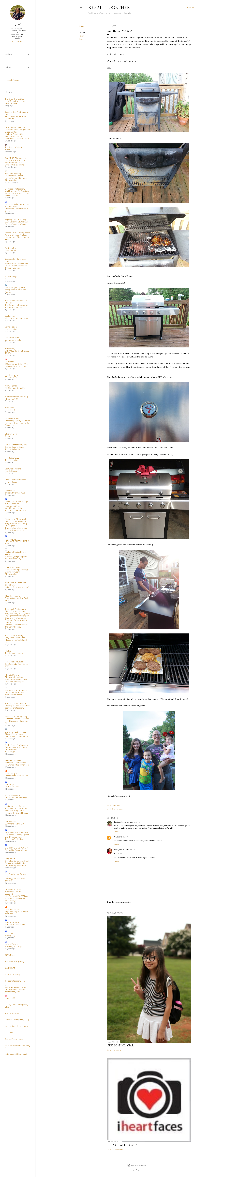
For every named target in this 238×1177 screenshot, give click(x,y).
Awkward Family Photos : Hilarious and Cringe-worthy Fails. (17, 237)
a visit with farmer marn (15, 493)
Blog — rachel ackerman (15, 480)
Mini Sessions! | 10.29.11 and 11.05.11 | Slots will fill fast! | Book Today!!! (17, 898)
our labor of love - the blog (16, 397)
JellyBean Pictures (13, 760)
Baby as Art (10, 859)
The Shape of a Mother (15, 147)
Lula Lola (9, 933)
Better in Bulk (11, 248)
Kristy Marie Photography (16, 690)
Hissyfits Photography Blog (17, 1020)
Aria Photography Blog (15, 287)
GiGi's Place (10, 955)
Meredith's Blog (12, 922)
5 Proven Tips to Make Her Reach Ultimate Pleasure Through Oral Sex (16, 265)
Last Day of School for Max (16, 776)
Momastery (10, 349)
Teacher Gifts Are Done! (15, 839)
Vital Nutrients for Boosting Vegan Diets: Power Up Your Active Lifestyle (17, 193)
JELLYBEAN (10, 968)
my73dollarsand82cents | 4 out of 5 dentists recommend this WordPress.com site (16, 504)
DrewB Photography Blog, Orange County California (16, 446)
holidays (82, 39)
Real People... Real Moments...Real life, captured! (13, 891)
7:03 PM (137, 822)
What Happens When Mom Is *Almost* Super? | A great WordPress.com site (17, 834)
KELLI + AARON (12, 399)
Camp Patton (11, 327)
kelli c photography (13, 173)
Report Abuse (12, 80)
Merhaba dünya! (12, 250)
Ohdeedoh (9, 362)
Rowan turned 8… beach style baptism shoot (15, 693)
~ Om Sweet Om (12, 795)
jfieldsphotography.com (15, 981)
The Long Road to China (15, 703)
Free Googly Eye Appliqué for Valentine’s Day (16, 557)
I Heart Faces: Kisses (122, 1145)
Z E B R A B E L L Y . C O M (17, 848)
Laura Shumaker (12, 418)
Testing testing (11, 460)
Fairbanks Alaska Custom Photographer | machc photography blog (16, 989)
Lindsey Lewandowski (123, 822)
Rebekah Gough (12, 338)
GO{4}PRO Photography (15, 158)
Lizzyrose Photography (15, 189)
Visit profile (17, 42)
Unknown (118, 837)
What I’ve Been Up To (14, 682)
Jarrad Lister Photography (16, 716)
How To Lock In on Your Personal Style (15, 102)
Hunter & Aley (11, 482)
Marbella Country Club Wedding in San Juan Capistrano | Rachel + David (17, 136)
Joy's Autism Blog (12, 974)
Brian (81, 36)
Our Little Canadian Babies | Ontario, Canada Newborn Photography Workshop (17, 863)
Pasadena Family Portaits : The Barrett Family (16, 626)
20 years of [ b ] (11, 377)
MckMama (9, 408)
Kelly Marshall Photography (17, 1054)
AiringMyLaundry (121, 849)
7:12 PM (132, 849)
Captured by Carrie (13, 469)
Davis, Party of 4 (12, 773)
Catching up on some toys (16, 736)
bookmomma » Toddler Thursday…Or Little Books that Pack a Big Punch (16, 808)
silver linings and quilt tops (16, 318)
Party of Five (10, 822)
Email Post (116, 805)
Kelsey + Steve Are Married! (17, 587)
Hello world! (10, 410)
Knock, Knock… (11, 471)
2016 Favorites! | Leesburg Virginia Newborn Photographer (16, 572)
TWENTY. (9, 149)
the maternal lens (12, 909)
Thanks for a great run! (14, 653)
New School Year (120, 1045)
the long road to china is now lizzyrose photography (17, 707)
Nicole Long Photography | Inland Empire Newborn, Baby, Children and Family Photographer (17, 522)
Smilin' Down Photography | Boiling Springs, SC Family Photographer (17, 747)
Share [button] (81, 26)
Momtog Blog (11, 386)
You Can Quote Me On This (16, 510)
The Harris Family (12, 449)
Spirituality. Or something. (16, 850)
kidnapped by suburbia (14, 662)
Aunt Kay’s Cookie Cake (15, 925)
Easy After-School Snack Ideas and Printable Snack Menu (16, 640)
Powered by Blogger (138, 1165)
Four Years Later (12, 787)
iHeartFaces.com (12, 596)
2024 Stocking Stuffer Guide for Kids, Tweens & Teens (17, 223)
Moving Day (10, 935)
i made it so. (10, 491)
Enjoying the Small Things (16, 220)
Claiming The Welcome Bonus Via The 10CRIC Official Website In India (15, 162)
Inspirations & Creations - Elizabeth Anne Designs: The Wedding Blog (17, 129)
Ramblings (9, 784)
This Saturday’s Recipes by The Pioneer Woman (16, 306)
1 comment (117, 1050)
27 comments (118, 1149)
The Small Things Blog (14, 99)
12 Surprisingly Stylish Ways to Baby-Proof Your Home (16, 365)
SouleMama (10, 316)
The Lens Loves (12, 1013)
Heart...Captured (12, 458)
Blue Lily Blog (11, 434)
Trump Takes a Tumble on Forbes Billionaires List (16, 529)
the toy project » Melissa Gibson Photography (15, 733)
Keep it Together (109, 7)
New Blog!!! (10, 752)
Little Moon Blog (12, 567)
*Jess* (18, 24)
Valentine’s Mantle (13, 340)
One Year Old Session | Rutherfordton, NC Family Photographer (16, 178)
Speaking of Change (14, 946)
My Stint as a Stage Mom (16, 388)
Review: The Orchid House (16, 813)
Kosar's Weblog (11, 944)
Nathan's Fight (11, 276)
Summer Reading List (14, 824)
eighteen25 (10, 998)
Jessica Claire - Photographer (17, 233)
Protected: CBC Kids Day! (16, 797)
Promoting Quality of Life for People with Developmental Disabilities (17, 423)
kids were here (11, 539)
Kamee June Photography (16, 1026)
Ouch (7, 436)
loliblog (8, 651)
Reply (116, 832)
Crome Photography (14, 1039)
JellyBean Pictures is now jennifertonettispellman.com (17, 764)
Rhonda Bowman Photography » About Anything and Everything (16, 677)
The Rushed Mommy (14, 635)
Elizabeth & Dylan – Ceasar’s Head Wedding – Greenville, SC (17, 721)
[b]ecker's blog (11, 375)
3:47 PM (126, 837)
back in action (11, 329)
